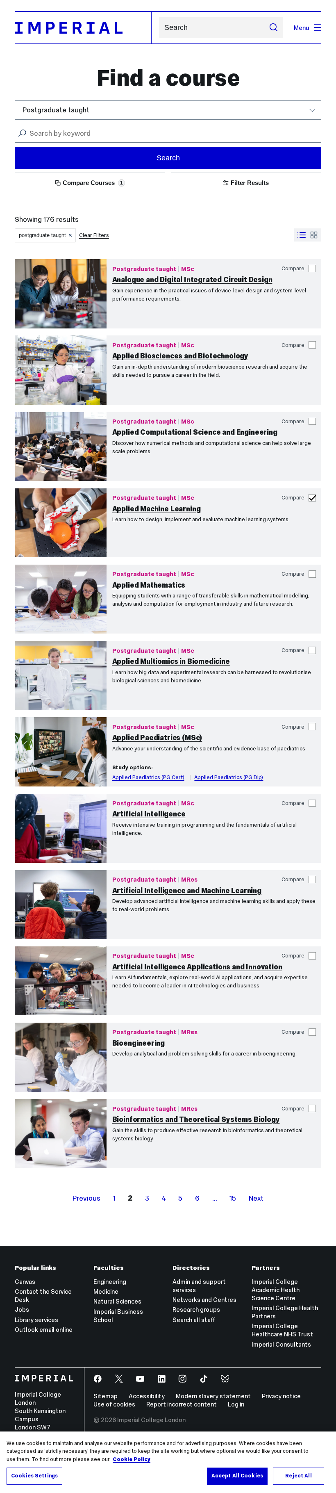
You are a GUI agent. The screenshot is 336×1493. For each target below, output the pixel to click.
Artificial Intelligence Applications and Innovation (197, 966)
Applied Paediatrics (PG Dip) (228, 777)
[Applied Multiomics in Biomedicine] (61, 675)
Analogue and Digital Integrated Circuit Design (192, 279)
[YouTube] (141, 1379)
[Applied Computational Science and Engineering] (61, 446)
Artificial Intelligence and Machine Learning (186, 890)
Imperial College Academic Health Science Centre (276, 1290)
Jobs (22, 1309)
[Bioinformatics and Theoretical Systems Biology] (61, 1133)
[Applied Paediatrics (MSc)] (61, 751)
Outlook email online (44, 1329)
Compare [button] (293, 268)
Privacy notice (281, 1396)
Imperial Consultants (281, 1344)
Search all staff (194, 1320)
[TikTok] (205, 1379)
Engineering (109, 1282)
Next (256, 1198)
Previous (86, 1198)
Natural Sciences (117, 1301)
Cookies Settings (34, 1475)
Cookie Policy (131, 1459)
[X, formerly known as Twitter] (120, 1379)
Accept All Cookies (237, 1475)
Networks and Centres (204, 1300)
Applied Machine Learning (156, 508)
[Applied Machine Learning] (61, 522)
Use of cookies (114, 1404)
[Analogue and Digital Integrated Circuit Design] (61, 293)
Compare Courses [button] (93, 182)
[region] (168, 1462)
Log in (236, 1404)
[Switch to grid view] (314, 235)
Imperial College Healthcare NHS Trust (282, 1330)
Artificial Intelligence (149, 813)
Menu (301, 28)
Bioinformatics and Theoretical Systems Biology (196, 1119)
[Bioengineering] (61, 1057)
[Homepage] (83, 27)
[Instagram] (183, 1379)
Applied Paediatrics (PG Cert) (148, 777)
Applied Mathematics (149, 585)
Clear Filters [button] (94, 235)
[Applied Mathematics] (61, 599)
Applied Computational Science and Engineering (194, 432)
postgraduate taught (42, 235)
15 (232, 1198)
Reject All (298, 1475)
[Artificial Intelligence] (61, 828)
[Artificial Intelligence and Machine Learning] (61, 904)
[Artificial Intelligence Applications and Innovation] (61, 980)
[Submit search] (273, 27)
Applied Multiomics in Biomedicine (171, 661)
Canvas (25, 1282)
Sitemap (105, 1396)
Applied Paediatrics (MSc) (157, 737)
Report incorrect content (181, 1404)
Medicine (105, 1291)
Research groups (196, 1309)
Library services (36, 1320)
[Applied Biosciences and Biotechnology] (61, 369)
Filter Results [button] (250, 182)
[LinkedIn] (162, 1379)
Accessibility (147, 1396)
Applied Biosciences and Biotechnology (180, 355)
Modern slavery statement (213, 1396)
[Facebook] (98, 1379)
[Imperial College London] (44, 1378)
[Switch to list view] (301, 235)
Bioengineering (138, 1043)
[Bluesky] (226, 1379)
